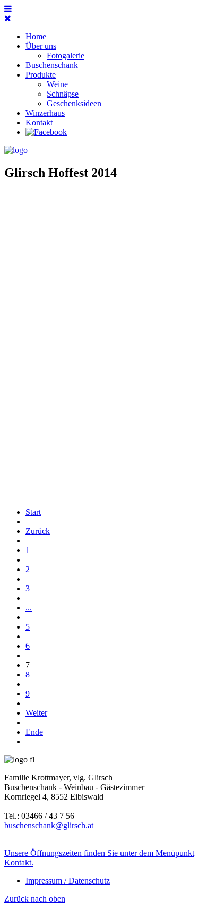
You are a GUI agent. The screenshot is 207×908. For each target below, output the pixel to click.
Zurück (37, 531)
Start (33, 511)
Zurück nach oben (34, 898)
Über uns (40, 45)
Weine (57, 84)
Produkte (40, 74)
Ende (34, 731)
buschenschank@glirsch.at (48, 825)
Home (35, 36)
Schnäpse (63, 93)
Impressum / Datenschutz (67, 880)
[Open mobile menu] (8, 8)
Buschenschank (51, 65)
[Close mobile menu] (7, 18)
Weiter (36, 712)
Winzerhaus (45, 112)
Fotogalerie (65, 55)
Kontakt (39, 122)
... (28, 607)
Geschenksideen (74, 103)
